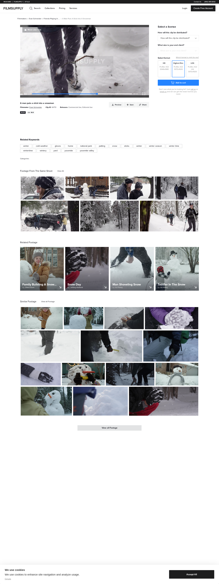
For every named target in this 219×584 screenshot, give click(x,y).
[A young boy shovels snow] (100, 401)
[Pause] (25, 94)
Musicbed (7, 2)
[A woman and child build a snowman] (132, 188)
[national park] (86, 146)
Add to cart (181, 82)
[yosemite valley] (87, 150)
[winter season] (155, 146)
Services (73, 8)
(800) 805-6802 (209, 2)
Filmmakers (22, 19)
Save (53, 196)
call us (193, 89)
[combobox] (178, 51)
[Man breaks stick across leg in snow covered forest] (170, 346)
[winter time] (174, 146)
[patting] (102, 146)
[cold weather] (42, 146)
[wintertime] (28, 150)
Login (184, 8)
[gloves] (58, 146)
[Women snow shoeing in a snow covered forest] (176, 188)
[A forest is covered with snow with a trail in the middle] (109, 216)
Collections (50, 8)
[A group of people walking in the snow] (169, 216)
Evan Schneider (35, 19)
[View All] (60, 171)
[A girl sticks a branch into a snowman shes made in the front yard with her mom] (42, 318)
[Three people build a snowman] (87, 188)
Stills (27, 2)
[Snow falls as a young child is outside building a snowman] (83, 318)
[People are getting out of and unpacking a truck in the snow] (50, 216)
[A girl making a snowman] (83, 374)
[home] (15, 8)
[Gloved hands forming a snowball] (171, 318)
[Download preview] (44, 326)
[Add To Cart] (60, 196)
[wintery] (43, 150)
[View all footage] (48, 301)
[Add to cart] (59, 326)
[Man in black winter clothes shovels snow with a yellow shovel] (111, 346)
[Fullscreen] (144, 94)
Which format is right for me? (187, 57)
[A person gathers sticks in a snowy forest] (130, 374)
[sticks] (126, 146)
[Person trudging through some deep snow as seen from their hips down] (50, 346)
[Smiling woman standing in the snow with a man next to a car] (42, 188)
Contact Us (197, 2)
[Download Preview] (45, 196)
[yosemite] (69, 150)
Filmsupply (18, 2)
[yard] (55, 150)
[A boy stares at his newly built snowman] (46, 401)
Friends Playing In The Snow (52, 19)
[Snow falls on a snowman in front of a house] (177, 374)
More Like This (34, 29)
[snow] (114, 146)
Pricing (62, 8)
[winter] (26, 146)
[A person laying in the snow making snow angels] (41, 374)
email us (163, 92)
